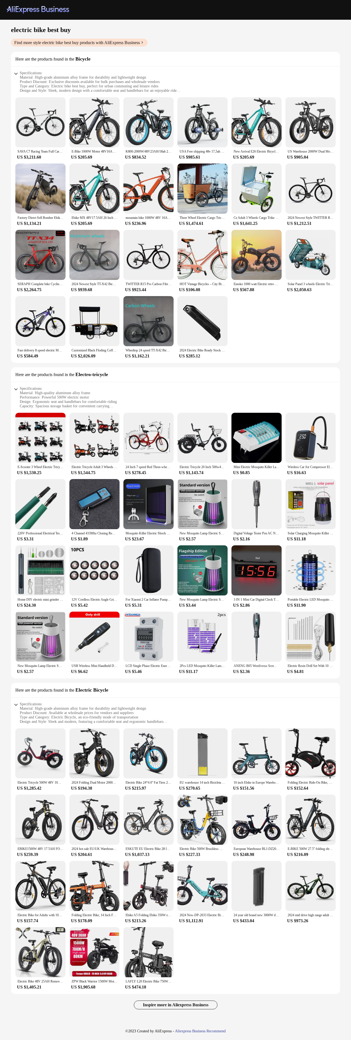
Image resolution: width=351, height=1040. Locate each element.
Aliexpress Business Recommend (200, 1031)
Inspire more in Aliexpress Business (175, 1004)
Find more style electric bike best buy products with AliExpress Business (77, 42)
